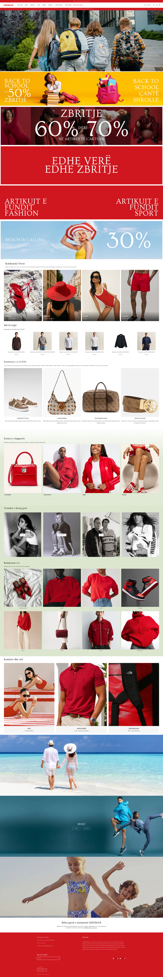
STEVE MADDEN (23, 608)
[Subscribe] (58, 958)
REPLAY (101, 650)
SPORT (81, 824)
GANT (62, 608)
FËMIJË (90, 43)
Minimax (41, 974)
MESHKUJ (81, 43)
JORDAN (140, 608)
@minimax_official (92, 927)
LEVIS (101, 608)
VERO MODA (140, 650)
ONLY (23, 650)
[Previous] (3, 344)
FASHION (81, 763)
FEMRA (73, 43)
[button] (27, 5)
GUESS (61, 650)
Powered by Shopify (46, 974)
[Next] (159, 344)
